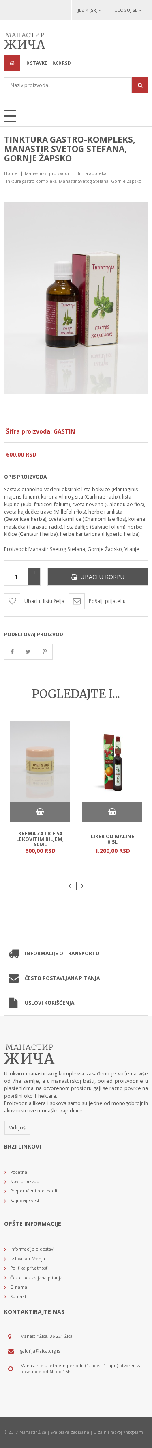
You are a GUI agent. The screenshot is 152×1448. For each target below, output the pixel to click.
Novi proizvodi (25, 1181)
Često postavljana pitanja (62, 978)
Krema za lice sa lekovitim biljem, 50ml (40, 839)
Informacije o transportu (62, 953)
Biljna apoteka (91, 173)
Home (10, 173)
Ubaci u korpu (100, 577)
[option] (40, 795)
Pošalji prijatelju (107, 601)
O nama (18, 1287)
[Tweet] (28, 652)
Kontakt (18, 1296)
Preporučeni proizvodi (33, 1191)
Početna (18, 1172)
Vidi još (17, 1127)
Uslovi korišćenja (49, 1002)
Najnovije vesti (25, 1200)
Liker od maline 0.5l (112, 839)
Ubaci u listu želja (44, 601)
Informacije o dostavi (32, 1249)
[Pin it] (44, 652)
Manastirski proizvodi (47, 173)
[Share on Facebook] (12, 652)
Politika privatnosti (29, 1268)
